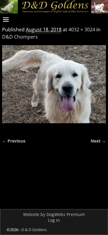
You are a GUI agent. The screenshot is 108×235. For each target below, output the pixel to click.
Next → (98, 141)
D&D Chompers (20, 36)
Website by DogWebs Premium (54, 214)
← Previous (14, 141)
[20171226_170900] (54, 87)
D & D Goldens (34, 229)
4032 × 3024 (81, 29)
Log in (54, 220)
